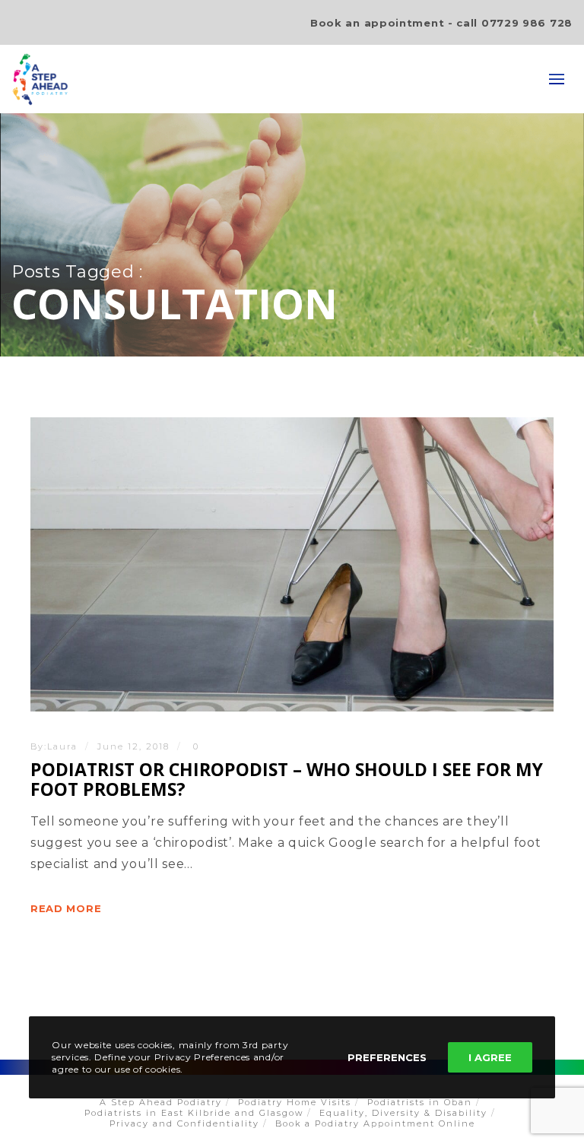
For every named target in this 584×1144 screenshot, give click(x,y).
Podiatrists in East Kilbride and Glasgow (193, 1113)
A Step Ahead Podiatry (161, 1102)
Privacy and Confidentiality (184, 1123)
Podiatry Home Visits (294, 1102)
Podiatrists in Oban (419, 1102)
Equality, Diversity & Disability (403, 1113)
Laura (62, 746)
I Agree (490, 1057)
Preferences (387, 1057)
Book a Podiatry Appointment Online (375, 1123)
